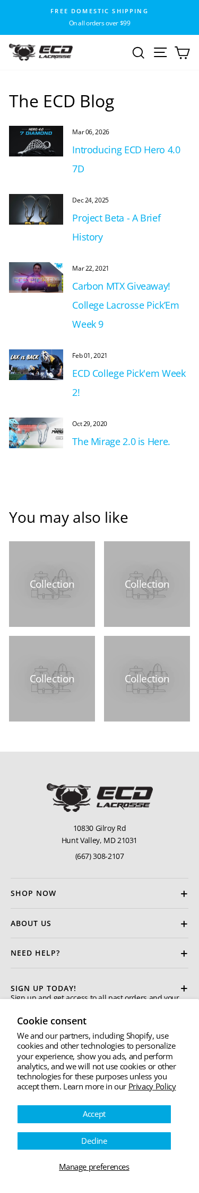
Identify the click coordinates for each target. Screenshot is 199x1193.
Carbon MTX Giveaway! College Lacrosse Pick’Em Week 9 (125, 305)
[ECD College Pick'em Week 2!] (36, 364)
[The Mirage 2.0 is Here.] (36, 433)
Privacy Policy (152, 1086)
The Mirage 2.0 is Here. (121, 441)
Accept (94, 1113)
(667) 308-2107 (99, 856)
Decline (94, 1140)
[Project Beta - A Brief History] (36, 209)
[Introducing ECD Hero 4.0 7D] (36, 141)
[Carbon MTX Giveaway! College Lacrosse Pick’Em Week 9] (36, 277)
